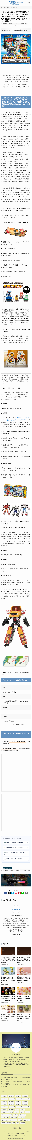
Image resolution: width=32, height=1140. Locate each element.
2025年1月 (26, 1107)
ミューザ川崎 (21, 23)
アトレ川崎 (10, 1112)
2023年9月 (24, 1096)
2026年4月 (11, 1109)
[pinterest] (18, 1128)
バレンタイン (23, 1114)
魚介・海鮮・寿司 (7, 868)
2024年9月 (24, 1104)
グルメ (15, 23)
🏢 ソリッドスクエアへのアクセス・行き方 (16, 853)
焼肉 (18, 1122)
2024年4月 (18, 1101)
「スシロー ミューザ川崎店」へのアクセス (17, 87)
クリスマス (4, 1114)
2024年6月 (4, 1104)
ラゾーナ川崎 (5, 1120)
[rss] (20, 1128)
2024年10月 (4, 1107)
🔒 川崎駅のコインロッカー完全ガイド (16, 847)
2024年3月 (11, 1101)
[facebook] (13, 930)
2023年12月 (19, 1099)
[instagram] (19, 930)
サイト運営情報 (26, 1131)
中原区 (20, 1120)
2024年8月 (11, 23)
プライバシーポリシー (11, 1131)
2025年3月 (4, 1109)
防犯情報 (23, 1122)
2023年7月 (11, 1096)
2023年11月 (12, 1099)
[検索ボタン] (29, 3)
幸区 (26, 23)
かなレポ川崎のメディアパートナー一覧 (16, 1135)
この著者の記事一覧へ (16, 934)
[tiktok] (22, 930)
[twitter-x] (16, 930)
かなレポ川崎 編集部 (16, 915)
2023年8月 (18, 1096)
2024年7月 (5, 23)
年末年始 (9, 1122)
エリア (22, 1112)
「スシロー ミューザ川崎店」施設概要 (16, 84)
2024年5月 (24, 1101)
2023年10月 (4, 1099)
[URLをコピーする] (26, 893)
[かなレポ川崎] (16, 3)
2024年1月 (26, 1099)
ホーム (3, 1131)
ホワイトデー (14, 1117)
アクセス (22, 1109)
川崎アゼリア (27, 1120)
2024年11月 (12, 1107)
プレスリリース (5, 1117)
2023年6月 (4, 1096)
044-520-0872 (6, 712)
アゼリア (4, 1112)
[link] (10, 930)
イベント (17, 1112)
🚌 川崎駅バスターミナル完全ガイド (16, 842)
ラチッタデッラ (13, 1120)
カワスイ (28, 1112)
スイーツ (16, 1114)
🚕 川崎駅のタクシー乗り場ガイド (16, 858)
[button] (5, 893)
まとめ (17, 1109)
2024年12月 (19, 1107)
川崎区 (3, 1122)
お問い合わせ (19, 1131)
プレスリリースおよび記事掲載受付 (16, 1133)
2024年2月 (4, 1101)
